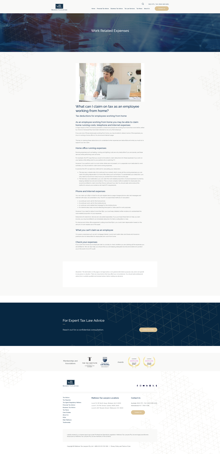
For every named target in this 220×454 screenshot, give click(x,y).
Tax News (139, 8)
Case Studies (67, 412)
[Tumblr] (156, 386)
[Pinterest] (150, 386)
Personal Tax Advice (103, 8)
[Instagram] (140, 386)
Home (93, 8)
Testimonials (66, 422)
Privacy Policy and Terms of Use (120, 446)
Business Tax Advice (117, 8)
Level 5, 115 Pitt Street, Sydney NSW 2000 (105, 405)
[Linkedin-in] (147, 386)
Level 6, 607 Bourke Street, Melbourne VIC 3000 (107, 408)
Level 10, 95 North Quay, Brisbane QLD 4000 (106, 403)
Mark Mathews (67, 420)
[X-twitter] (153, 386)
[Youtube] (144, 386)
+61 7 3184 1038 (144, 405)
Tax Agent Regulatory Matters (72, 402)
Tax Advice (66, 397)
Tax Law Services (129, 8)
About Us (147, 8)
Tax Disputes (67, 400)
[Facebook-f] (137, 386)
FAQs (64, 417)
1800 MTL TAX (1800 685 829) (158, 4)
